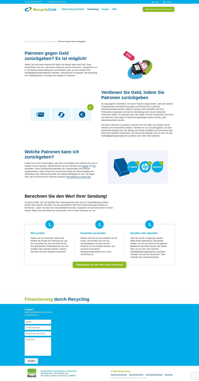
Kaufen (105, 9)
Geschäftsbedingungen (154, 374)
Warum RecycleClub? (73, 9)
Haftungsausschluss (136, 374)
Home (27, 41)
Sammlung (93, 9)
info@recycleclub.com (57, 2)
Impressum (169, 374)
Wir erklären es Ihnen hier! (79, 177)
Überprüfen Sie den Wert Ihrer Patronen (99, 264)
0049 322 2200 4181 (34, 2)
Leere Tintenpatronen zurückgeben (44, 41)
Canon (85, 166)
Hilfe (114, 9)
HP (94, 166)
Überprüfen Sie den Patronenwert (158, 9)
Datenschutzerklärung (119, 374)
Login (156, 2)
